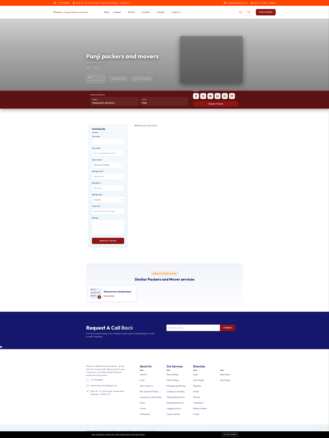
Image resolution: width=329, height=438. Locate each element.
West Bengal (225, 380)
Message (95, 218)
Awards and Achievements (150, 397)
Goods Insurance (173, 414)
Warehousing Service (175, 403)
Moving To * (97, 183)
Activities (161, 12)
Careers (143, 408)
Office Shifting (172, 380)
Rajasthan (197, 386)
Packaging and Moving (175, 386)
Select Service (97, 160)
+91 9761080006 (63, 3)
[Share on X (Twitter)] (203, 96)
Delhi (195, 374)
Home (106, 12)
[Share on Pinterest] (210, 96)
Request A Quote (216, 104)
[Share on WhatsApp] (225, 96)
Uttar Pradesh (198, 380)
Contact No (96, 206)
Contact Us (175, 12)
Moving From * (98, 171)
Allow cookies (230, 434)
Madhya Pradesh (200, 408)
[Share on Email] (232, 96)
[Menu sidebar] (249, 12)
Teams (142, 403)
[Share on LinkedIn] (218, 96)
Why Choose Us (146, 386)
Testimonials (145, 414)
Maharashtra (225, 374)
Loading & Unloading (175, 391)
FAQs (142, 380)
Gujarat (196, 414)
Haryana (196, 397)
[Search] (240, 12)
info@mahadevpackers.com (237, 3)
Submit (227, 328)
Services (131, 12)
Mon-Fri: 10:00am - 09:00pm (265, 3)
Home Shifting (172, 374)
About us (143, 374)
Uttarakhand (198, 403)
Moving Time (97, 195)
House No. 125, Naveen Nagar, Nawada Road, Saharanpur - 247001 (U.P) (103, 3)
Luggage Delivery (173, 408)
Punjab (196, 391)
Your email (96, 148)
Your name (96, 136)
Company (117, 12)
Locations (146, 12)
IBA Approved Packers (149, 391)
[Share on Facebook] (196, 96)
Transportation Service (175, 397)
